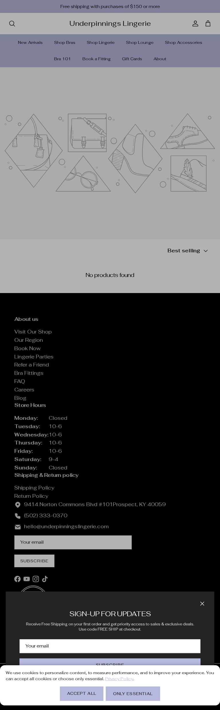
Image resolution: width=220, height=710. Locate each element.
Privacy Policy (119, 678)
